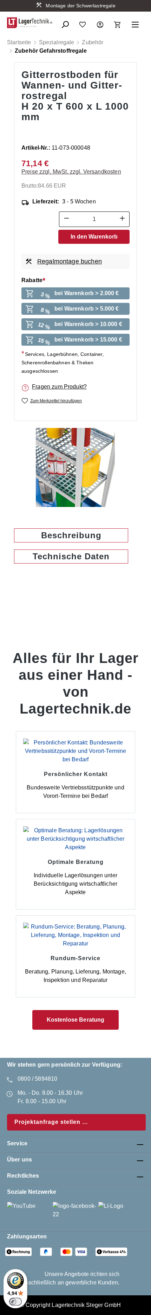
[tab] (71, 535)
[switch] (15, 1302)
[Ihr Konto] (100, 22)
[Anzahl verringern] (66, 219)
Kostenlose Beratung (76, 1020)
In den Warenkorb (94, 237)
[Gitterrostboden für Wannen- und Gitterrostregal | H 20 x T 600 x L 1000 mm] (75, 467)
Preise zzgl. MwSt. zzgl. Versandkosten (71, 172)
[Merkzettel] (82, 22)
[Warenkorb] (117, 22)
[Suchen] (65, 22)
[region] (75, 467)
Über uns (19, 1160)
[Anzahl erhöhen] (122, 219)
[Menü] (135, 22)
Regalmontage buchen (69, 261)
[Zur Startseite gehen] (30, 22)
